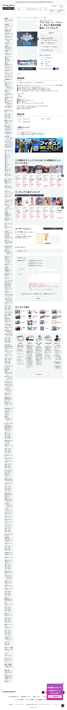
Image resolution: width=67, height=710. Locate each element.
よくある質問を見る (38, 374)
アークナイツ (8, 56)
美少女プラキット (9, 183)
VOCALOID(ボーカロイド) (9, 48)
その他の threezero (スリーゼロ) (9, 419)
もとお (46, 63)
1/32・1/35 (8, 173)
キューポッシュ (9, 358)
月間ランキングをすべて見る (36, 195)
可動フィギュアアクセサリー (9, 639)
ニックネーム (21, 269)
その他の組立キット (9, 188)
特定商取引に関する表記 (32, 704)
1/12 (7, 167)
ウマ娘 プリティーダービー (9, 37)
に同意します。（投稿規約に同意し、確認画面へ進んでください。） (39, 294)
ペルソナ (8, 61)
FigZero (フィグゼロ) (9, 412)
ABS (49, 61)
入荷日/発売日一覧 (9, 672)
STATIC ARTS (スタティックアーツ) (9, 374)
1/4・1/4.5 (8, 155)
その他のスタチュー (9, 196)
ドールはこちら (9, 655)
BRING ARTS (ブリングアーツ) (9, 382)
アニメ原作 (8, 115)
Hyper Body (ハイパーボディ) (9, 325)
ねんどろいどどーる (9, 95)
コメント (20, 274)
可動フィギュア (9, 402)
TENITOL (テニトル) (9, 459)
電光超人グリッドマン (9, 65)
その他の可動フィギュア (9, 147)
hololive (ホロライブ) (9, 238)
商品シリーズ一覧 (9, 679)
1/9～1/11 (8, 164)
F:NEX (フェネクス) (9, 461)
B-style (7, 90)
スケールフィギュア (9, 303)
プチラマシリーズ (9, 514)
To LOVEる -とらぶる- (9, 34)
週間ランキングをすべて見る (22, 195)
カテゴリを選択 (7, 8)
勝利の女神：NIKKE (8, 31)
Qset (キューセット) (9, 328)
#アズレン (19, 73)
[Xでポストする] (54, 68)
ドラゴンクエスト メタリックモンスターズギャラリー (9, 378)
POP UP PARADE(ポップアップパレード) (9, 87)
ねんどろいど (8, 82)
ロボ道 (7, 414)
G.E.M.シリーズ (9, 512)
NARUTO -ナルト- (9, 71)
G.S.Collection (9, 100)
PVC (46, 61)
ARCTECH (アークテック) (9, 130)
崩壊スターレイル (9, 220)
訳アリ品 (8, 644)
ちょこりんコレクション (9, 517)
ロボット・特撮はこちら (9, 650)
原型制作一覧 (8, 676)
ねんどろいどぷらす (9, 589)
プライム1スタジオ (9, 194)
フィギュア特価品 (9, 21)
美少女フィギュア (9, 202)
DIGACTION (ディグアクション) (9, 142)
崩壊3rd (7, 213)
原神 (7, 58)
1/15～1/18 (8, 169)
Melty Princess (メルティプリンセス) (9, 501)
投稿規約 (24, 294)
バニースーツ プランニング (9, 74)
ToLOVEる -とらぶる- (9, 541)
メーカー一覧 (8, 675)
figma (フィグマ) (9, 122)
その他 (7, 278)
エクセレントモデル (9, 520)
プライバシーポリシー (20, 704)
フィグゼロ (8, 125)
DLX (7, 416)
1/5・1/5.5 (8, 157)
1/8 (7, 162)
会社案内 (10, 704)
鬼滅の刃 (8, 46)
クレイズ (8, 185)
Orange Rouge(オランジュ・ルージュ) (9, 104)
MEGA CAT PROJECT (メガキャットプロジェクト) (9, 505)
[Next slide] (37, 39)
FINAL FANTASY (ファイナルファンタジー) (9, 386)
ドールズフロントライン (9, 68)
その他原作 (8, 117)
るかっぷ (8, 84)
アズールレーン (9, 29)
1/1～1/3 (8, 154)
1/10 (7, 165)
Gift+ (7, 99)
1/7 (7, 160)
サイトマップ (55, 704)
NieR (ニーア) (9, 393)
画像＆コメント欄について (29, 232)
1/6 (7, 159)
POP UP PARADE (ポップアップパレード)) (9, 296)
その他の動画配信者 (9, 243)
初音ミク (8, 249)
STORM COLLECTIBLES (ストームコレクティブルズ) (9, 138)
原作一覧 (8, 681)
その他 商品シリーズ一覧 (9, 107)
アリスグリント (49, 57)
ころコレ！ (8, 432)
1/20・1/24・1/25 (8, 171)
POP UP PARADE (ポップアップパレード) (9, 335)
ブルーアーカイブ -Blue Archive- (9, 40)
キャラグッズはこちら (9, 660)
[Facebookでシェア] (57, 68)
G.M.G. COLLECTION (9, 510)
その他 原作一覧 (9, 76)
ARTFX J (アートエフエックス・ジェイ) (9, 352)
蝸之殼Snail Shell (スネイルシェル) (9, 134)
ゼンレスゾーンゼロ (9, 44)
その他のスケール (9, 176)
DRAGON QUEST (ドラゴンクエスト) (9, 390)
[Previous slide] (17, 39)
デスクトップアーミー (9, 523)
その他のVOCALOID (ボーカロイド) (9, 253)
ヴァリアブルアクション (9, 525)
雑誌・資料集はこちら (9, 666)
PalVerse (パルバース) (9, 430)
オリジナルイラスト (9, 27)
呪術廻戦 (8, 60)
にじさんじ (8, 240)
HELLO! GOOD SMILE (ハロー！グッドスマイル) (9, 300)
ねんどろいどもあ (9, 586)
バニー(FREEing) (8, 92)
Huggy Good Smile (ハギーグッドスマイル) (9, 331)
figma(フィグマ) (9, 97)
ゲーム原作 (8, 114)
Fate (7, 63)
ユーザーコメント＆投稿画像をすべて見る (52, 228)
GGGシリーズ (8, 498)
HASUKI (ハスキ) (9, 144)
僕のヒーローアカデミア (9, 54)
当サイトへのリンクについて (45, 704)
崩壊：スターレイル (9, 51)
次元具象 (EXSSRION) (8, 127)
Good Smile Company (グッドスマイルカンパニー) (9, 577)
